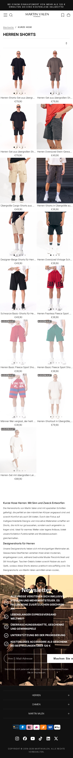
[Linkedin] (48, 738)
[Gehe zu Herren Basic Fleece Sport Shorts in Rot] (18, 342)
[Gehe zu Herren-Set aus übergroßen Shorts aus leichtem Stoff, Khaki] (55, 73)
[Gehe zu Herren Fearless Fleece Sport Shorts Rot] (55, 288)
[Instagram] (17, 738)
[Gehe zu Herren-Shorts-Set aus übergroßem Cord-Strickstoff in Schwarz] (18, 73)
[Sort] (66, 43)
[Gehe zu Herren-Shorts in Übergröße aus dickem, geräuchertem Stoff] (55, 180)
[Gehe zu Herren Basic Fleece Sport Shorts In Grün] (55, 342)
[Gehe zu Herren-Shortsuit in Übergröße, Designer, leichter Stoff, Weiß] (55, 396)
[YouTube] (32, 738)
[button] (5, 15)
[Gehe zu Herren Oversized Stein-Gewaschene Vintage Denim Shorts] (55, 126)
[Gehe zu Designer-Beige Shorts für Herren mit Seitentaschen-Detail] (18, 234)
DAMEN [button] (36, 704)
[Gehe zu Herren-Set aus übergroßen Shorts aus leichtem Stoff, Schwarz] (18, 126)
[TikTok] (40, 738)
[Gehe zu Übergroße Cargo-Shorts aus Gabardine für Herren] (18, 180)
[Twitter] (56, 738)
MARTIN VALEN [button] (36, 713)
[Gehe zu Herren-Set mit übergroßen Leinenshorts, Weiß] (18, 450)
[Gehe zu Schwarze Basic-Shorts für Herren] (18, 288)
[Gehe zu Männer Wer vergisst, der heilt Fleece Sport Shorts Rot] (18, 396)
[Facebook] (25, 738)
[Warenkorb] (68, 15)
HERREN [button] (36, 695)
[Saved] (63, 15)
